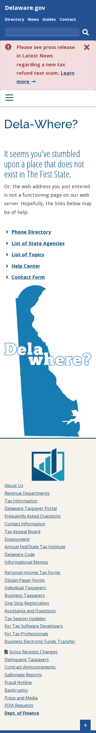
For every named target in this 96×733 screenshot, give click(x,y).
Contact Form (28, 277)
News (33, 19)
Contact (67, 19)
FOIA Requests (19, 705)
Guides (49, 19)
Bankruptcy (16, 690)
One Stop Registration (27, 603)
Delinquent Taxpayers (27, 659)
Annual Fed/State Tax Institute (35, 547)
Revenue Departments (27, 493)
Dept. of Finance (22, 713)
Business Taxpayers (25, 595)
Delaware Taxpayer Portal (31, 508)
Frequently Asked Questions (33, 516)
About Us (14, 485)
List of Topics (27, 254)
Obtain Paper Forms (25, 580)
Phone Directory (31, 232)
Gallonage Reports (23, 675)
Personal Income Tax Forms (32, 572)
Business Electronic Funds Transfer (40, 641)
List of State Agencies (38, 243)
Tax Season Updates (25, 618)
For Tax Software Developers (34, 626)
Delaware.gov (25, 7)
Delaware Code (20, 554)
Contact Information (25, 524)
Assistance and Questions (30, 611)
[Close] (87, 47)
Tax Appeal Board (22, 531)
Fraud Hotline (18, 682)
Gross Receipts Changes (33, 652)
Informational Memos (26, 562)
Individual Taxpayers (25, 588)
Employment (17, 539)
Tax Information (21, 501)
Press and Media (21, 698)
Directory (14, 19)
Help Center (25, 266)
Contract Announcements (30, 667)
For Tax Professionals (26, 634)
